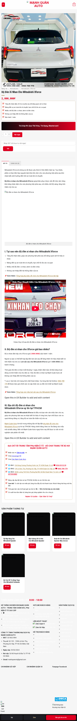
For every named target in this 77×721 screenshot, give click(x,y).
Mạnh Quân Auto (11, 424)
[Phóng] (4, 84)
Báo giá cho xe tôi (61, 717)
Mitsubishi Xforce (28, 89)
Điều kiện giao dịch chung (44, 652)
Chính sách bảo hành (42, 645)
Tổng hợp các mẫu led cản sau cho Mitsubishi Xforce (36, 392)
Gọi (12, 717)
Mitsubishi (14, 89)
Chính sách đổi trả (41, 649)
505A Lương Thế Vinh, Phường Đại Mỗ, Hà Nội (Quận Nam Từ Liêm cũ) (38, 472)
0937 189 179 (50, 627)
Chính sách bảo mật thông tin (45, 642)
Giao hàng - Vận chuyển (43, 638)
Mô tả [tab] (5, 163)
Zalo (34, 717)
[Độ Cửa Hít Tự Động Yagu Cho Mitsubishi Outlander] (13, 565)
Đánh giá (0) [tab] (15, 163)
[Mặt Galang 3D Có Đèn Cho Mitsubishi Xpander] (38, 524)
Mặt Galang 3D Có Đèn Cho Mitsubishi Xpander (36, 540)
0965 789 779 (63, 469)
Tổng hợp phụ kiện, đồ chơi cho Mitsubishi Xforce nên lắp (37, 276)
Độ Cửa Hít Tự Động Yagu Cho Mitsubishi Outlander (11, 581)
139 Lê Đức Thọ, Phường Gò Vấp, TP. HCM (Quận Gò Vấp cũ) (35, 469)
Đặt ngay (17, 135)
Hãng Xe (4, 89)
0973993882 (12, 474)
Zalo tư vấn (20, 453)
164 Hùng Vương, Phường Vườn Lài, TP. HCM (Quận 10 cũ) (34, 465)
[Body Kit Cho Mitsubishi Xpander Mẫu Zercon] (63, 524)
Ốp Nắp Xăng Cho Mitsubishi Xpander (9, 540)
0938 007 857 (50, 624)
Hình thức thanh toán (42, 635)
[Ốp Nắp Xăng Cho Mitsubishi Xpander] (13, 524)
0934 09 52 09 (61, 465)
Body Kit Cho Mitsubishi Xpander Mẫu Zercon (61, 540)
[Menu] (3, 4)
